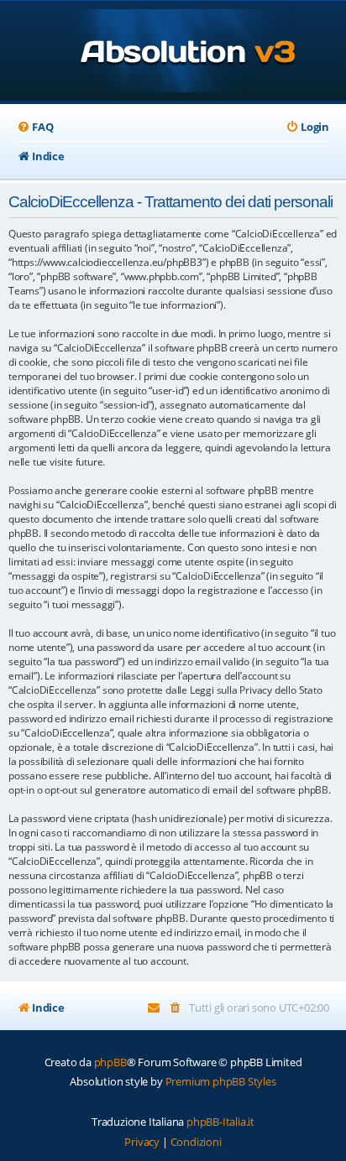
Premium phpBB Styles (220, 1081)
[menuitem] (35, 127)
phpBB (110, 1062)
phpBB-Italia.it (220, 1121)
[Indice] (173, 52)
